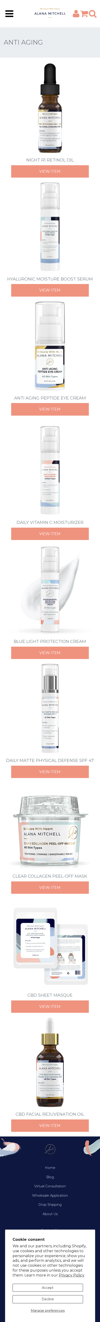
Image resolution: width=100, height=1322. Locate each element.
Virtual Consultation (50, 1186)
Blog (50, 1177)
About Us (50, 1214)
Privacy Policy (71, 1275)
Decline (48, 1299)
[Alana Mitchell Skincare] (49, 13)
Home (50, 1168)
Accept (47, 1288)
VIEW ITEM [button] (49, 171)
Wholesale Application (50, 1195)
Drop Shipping (50, 1205)
